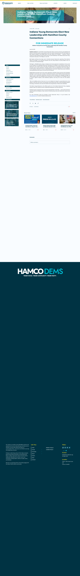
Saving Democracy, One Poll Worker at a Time (67, 126)
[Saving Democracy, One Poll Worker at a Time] (67, 119)
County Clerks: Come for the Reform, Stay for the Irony (31, 126)
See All (74, 112)
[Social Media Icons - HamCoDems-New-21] (63, 447)
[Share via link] (38, 103)
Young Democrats (46, 99)
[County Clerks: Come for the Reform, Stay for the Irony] (32, 119)
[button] (19, 3)
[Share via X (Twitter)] (32, 103)
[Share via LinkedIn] (35, 103)
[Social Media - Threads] (67, 447)
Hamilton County (39, 99)
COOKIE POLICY (49, 449)
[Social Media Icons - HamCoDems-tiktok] (69, 447)
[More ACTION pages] (41, 449)
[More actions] (69, 28)
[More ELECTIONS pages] (41, 451)
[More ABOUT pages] (41, 453)
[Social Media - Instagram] (65, 447)
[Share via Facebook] (30, 103)
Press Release (32, 99)
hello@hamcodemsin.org (67, 454)
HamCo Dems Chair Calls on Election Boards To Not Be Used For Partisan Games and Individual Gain (49, 126)
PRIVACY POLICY (50, 447)
